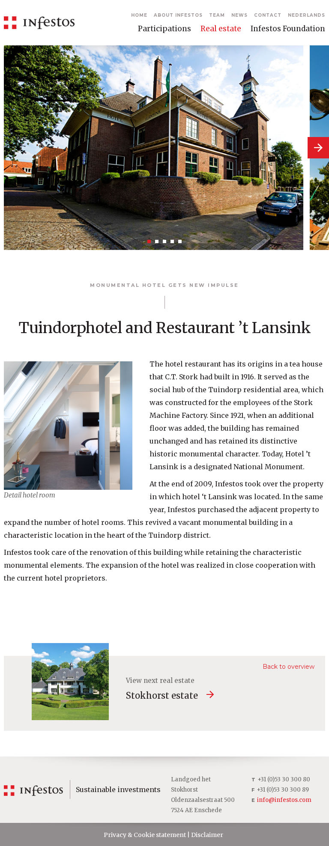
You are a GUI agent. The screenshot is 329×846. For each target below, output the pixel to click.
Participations (164, 28)
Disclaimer (207, 835)
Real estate (220, 28)
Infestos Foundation (288, 28)
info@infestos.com (284, 800)
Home (139, 15)
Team (217, 15)
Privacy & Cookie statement (145, 835)
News (239, 15)
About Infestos (178, 15)
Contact (267, 15)
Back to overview (288, 666)
